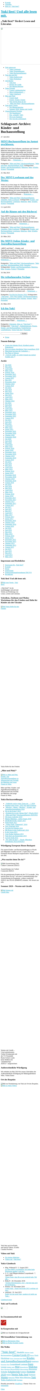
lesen (30, 1364)
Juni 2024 (8, 389)
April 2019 (8, 467)
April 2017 (8, 513)
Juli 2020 (8, 439)
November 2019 (10, 454)
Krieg (8, 1364)
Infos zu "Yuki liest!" (24, 324)
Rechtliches (9, 574)
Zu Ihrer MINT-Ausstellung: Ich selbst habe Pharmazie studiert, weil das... (20, 1270)
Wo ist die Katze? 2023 (13, 811)
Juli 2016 (8, 528)
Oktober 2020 (10, 435)
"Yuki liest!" (5, 296)
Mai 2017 (8, 511)
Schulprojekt (14, 1371)
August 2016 (9, 526)
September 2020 (10, 437)
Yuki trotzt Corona (11, 105)
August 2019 (9, 460)
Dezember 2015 (10, 540)
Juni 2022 (8, 405)
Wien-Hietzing (25, 1378)
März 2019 (8, 469)
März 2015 (8, 557)
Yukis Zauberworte (15, 77)
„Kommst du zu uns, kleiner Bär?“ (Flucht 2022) (21, 813)
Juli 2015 (8, 549)
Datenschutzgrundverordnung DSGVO (18, 572)
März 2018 (8, 492)
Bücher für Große (15, 84)
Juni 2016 (8, 530)
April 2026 (8, 369)
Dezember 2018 (10, 475)
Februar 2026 (9, 372)
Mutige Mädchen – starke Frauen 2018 (18, 819)
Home (7, 337)
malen (13, 1367)
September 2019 (10, 458)
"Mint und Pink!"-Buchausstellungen (21, 163)
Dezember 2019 (10, 452)
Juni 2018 (8, 486)
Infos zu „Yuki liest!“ (12, 6)
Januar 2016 (9, 538)
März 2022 (8, 410)
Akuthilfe (20, 1352)
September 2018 (10, 481)
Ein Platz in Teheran (12, 353)
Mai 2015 (8, 553)
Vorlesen (32, 1375)
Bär (15, 296)
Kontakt (8, 2)
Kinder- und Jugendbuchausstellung (18, 1359)
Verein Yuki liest (17, 330)
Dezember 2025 (10, 374)
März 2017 (8, 515)
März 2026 (8, 370)
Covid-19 (25, 1355)
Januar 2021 (9, 429)
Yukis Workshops (15, 79)
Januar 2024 (9, 393)
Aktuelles (8, 4)
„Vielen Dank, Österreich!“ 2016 (16, 824)
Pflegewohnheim (24, 1369)
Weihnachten (11, 1377)
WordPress (18, 1384)
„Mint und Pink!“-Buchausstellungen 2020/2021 (21, 815)
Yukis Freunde (10, 88)
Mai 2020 (8, 443)
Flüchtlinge (5, 1358)
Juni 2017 (8, 509)
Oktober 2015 (10, 543)
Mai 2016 (8, 532)
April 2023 (8, 397)
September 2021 (10, 416)
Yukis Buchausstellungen (17, 73)
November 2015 (10, 541)
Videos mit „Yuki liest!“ (13, 1259)
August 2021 (9, 418)
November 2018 (10, 477)
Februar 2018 (9, 494)
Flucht (36, 1355)
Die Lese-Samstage (15, 117)
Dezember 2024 (10, 382)
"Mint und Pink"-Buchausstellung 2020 (20, 164)
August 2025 (9, 378)
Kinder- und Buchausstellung (11, 167)
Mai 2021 (8, 424)
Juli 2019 (8, 462)
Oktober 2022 (10, 401)
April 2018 (8, 490)
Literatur (9, 1367)
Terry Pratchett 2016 (12, 826)
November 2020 (10, 433)
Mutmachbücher (24, 1367)
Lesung (3, 1367)
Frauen (11, 1358)
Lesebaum (16, 201)
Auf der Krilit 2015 (11, 838)
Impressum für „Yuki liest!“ (14, 565)
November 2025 (10, 376)
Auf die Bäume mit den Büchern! (19, 211)
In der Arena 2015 (11, 832)
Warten (4, 1377)
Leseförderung (6, 330)
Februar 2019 (9, 471)
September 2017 (10, 503)
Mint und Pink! (10, 96)
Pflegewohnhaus (15, 1369)
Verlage (29, 298)
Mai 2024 (8, 391)
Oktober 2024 (10, 384)
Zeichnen (19, 1380)
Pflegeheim (7, 1369)
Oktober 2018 (10, 479)
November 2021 (10, 414)
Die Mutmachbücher (16, 86)
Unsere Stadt (13, 98)
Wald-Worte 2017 (11, 822)
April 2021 (8, 426)
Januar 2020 (9, 450)
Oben (3, 1389)
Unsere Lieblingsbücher (17, 90)
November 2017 (10, 500)
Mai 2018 (8, 488)
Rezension (33, 1369)
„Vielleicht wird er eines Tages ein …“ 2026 (20, 803)
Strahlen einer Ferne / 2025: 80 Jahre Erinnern (20, 805)
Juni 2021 (8, 422)
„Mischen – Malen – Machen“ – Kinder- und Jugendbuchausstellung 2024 (20, 808)
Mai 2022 (8, 407)
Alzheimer (27, 1352)
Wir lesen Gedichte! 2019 (13, 817)
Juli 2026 (8, 365)
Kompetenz (4, 1364)
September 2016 (10, 524)
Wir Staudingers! (15, 113)
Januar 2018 (9, 496)
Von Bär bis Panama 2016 (18, 295)
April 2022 (8, 408)
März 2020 (8, 446)
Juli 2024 (8, 388)
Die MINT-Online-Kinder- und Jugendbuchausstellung (18, 242)
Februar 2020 (9, 448)
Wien (34, 298)
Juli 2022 (8, 403)
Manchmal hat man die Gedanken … (17, 351)
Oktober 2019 (10, 456)
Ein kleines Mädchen (12, 1257)
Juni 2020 (8, 441)
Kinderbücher (26, 328)
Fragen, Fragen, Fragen (17, 100)
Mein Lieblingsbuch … (17, 92)
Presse (7, 569)
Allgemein (12, 324)
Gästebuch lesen (6, 1300)
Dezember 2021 (10, 412)
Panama (23, 298)
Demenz (32, 1355)
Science (3, 169)
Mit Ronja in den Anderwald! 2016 (17, 830)
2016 (11, 296)
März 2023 (8, 399)
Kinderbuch (35, 1361)
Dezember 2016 (10, 521)
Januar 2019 (9, 473)
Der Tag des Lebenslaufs (17, 119)
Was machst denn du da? (17, 102)
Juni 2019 (8, 464)
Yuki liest (12, 83)
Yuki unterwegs (10, 67)
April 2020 (8, 445)
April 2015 (8, 555)
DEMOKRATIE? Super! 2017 (15, 821)
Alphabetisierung (25, 326)
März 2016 (8, 534)
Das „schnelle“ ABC (16, 115)
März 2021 (8, 427)
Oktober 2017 (10, 502)
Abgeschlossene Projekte (13, 111)
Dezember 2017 (10, 498)
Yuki (33, 1377)
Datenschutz (9, 571)
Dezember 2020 (10, 431)
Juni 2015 (8, 551)
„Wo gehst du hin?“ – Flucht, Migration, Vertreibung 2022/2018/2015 (18, 840)
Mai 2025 (8, 380)
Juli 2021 (8, 420)
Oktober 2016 (10, 522)
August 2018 (9, 483)
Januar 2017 (9, 519)
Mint (30, 167)
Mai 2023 (8, 395)
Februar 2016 (9, 536)
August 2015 (9, 547)
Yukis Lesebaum (15, 69)
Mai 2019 (8, 465)
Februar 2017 (9, 517)
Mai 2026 (8, 367)
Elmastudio (4, 1385)
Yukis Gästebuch (15, 94)
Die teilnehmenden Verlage (15, 277)
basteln (31, 1352)
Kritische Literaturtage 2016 (10, 298)
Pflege (2, 1369)
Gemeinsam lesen (18, 1358)
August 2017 (9, 505)
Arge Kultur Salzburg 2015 (14, 834)
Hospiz (34, 326)
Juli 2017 (8, 507)
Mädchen (24, 167)
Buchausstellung (6, 1355)
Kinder (24, 1358)
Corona (16, 1355)
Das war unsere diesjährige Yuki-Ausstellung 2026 (22, 349)
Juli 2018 (8, 484)
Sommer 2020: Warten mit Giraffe (20, 109)
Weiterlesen (18, 160)
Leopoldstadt (15, 1364)
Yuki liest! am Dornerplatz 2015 (16, 836)
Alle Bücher (9, 81)
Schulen (35, 167)
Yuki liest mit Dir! (11, 75)
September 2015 (10, 545)
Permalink (10, 169)
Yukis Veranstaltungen (16, 71)
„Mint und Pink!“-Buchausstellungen (21, 103)
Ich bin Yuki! (8, 308)
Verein (8, 1375)
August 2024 (9, 386)
